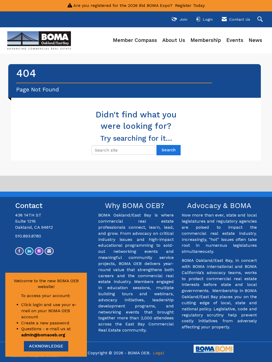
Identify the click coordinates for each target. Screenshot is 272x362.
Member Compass (135, 40)
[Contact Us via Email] (49, 251)
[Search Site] (260, 19)
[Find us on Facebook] (19, 251)
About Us (173, 40)
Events (234, 40)
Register (183, 5)
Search (169, 149)
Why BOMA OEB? (136, 205)
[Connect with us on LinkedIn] (29, 251)
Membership (205, 40)
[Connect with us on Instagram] (39, 251)
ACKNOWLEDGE (46, 345)
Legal (158, 352)
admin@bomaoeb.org (43, 334)
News (255, 40)
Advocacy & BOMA (219, 205)
